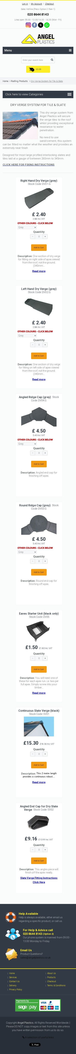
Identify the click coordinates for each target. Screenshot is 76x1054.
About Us (51, 973)
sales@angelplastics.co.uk (35, 957)
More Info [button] (38, 305)
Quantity (39, 232)
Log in (25, 4)
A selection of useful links (39, 1037)
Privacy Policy (15, 989)
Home (5, 81)
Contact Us (14, 981)
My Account (36, 4)
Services (13, 977)
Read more (38, 271)
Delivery (12, 985)
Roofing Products (19, 81)
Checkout (49, 4)
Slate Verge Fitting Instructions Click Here (38, 880)
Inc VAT (41, 219)
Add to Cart (39, 247)
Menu (8, 50)
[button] (38, 69)
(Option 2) (48, 934)
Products (51, 977)
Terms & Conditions (56, 985)
